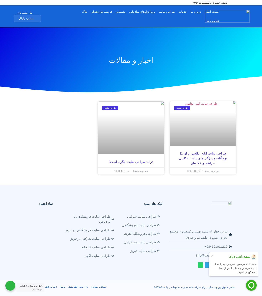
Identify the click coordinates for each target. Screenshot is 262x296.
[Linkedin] (23, 3)
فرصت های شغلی (101, 11)
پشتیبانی (120, 11)
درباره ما (196, 11)
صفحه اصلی (211, 11)
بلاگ (84, 11)
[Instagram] (34, 3)
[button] (27, 18)
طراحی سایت (167, 11)
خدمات (183, 11)
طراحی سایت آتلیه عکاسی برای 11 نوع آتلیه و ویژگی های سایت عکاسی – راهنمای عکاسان (203, 158)
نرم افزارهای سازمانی (142, 11)
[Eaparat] (28, 3)
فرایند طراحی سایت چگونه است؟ (131, 162)
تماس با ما (213, 20)
